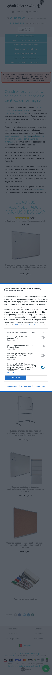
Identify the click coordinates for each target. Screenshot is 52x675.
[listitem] (26, 332)
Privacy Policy (39, 386)
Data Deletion (12, 386)
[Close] (47, 289)
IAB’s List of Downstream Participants (29, 325)
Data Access (26, 386)
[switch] (43, 337)
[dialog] (26, 337)
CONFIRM (15, 378)
